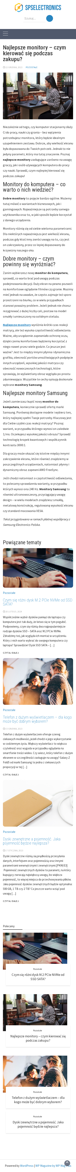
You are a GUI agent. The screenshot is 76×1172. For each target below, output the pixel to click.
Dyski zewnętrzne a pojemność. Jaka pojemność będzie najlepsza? (32, 841)
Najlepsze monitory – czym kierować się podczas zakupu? (38, 1038)
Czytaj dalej (11, 901)
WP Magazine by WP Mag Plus (53, 1166)
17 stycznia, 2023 (14, 850)
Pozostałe (31, 67)
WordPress (27, 1166)
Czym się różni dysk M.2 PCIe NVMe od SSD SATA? (38, 977)
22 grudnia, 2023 (13, 67)
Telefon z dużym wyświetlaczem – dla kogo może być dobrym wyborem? (38, 1100)
